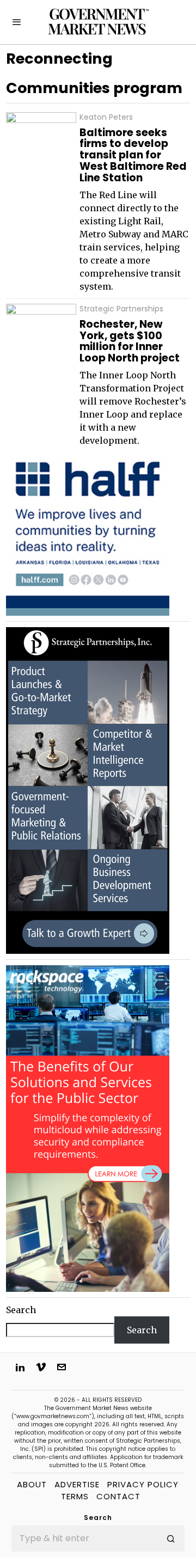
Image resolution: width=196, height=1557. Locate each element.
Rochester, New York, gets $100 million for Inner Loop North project (129, 342)
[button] (171, 1538)
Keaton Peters (106, 117)
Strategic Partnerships (121, 309)
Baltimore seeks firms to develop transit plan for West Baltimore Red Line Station (133, 155)
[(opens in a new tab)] (87, 789)
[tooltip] (20, 1367)
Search (21, 1309)
